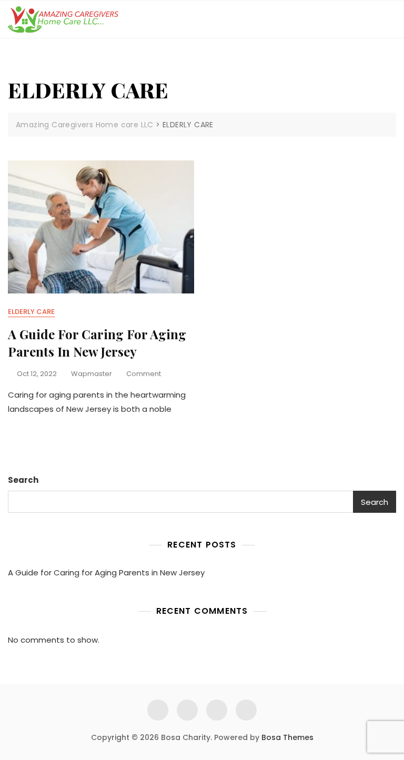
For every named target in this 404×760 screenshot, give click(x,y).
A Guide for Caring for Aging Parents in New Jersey (97, 343)
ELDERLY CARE (31, 312)
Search (23, 479)
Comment (143, 374)
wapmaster (91, 374)
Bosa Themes (287, 737)
